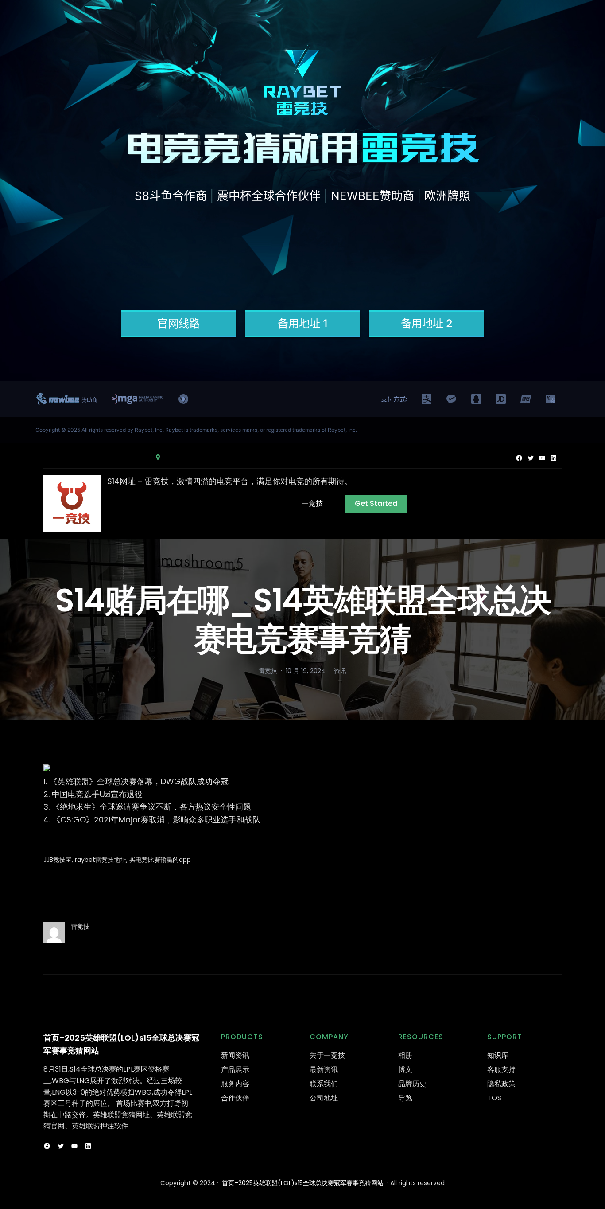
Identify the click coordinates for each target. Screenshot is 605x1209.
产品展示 (235, 1069)
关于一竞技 (327, 1055)
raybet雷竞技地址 (100, 859)
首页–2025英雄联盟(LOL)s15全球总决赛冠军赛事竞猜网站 (303, 1182)
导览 (405, 1098)
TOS (494, 1098)
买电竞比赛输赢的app (160, 859)
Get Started (376, 503)
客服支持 (501, 1069)
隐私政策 (501, 1084)
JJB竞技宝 (57, 859)
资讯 (340, 670)
